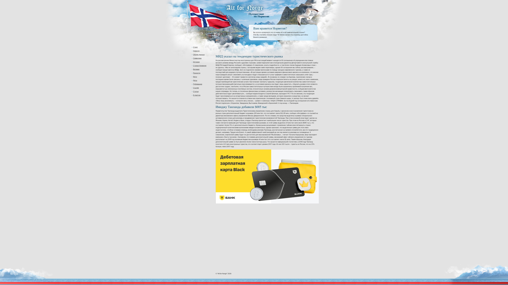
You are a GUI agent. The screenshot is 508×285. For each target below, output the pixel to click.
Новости (196, 51)
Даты (195, 80)
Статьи (196, 91)
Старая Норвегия (199, 66)
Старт (195, 47)
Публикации (197, 84)
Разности (196, 73)
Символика (197, 58)
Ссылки (196, 88)
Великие (196, 69)
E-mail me (196, 95)
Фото (195, 77)
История (196, 62)
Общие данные (199, 55)
